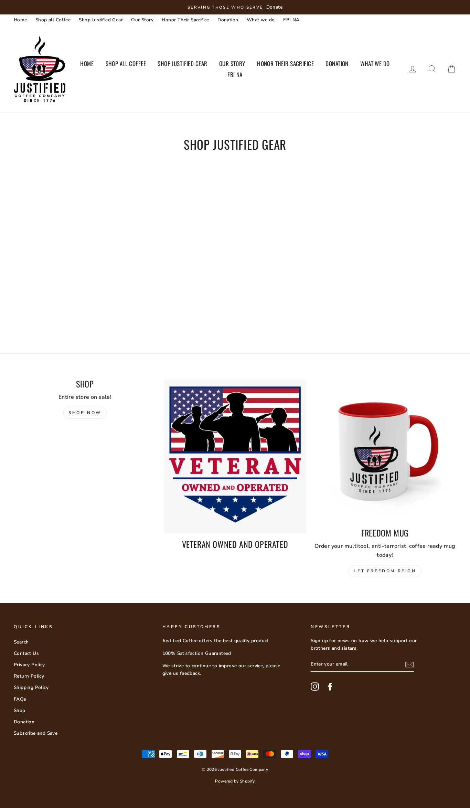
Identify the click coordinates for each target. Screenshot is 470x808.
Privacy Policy (29, 664)
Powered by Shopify (235, 781)
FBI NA (291, 20)
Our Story (142, 20)
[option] (235, 7)
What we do (261, 20)
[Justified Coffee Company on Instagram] (315, 686)
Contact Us (26, 653)
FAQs (20, 699)
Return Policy (29, 676)
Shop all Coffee (53, 20)
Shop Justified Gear (101, 20)
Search (21, 642)
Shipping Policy (31, 687)
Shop (19, 710)
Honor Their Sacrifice (185, 20)
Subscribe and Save (35, 733)
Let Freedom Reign (385, 571)
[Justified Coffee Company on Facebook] (330, 686)
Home (20, 20)
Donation (227, 20)
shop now (85, 412)
